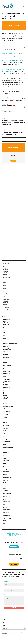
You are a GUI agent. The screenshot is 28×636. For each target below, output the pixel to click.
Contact (4, 622)
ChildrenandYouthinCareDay (8, 344)
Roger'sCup (5, 461)
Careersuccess (6, 340)
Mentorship (5, 417)
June (4, 401)
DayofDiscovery (6, 357)
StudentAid (5, 479)
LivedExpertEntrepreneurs (8, 406)
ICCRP (4, 390)
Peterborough (5, 444)
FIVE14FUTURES (6, 371)
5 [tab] (15, 256)
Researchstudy (6, 460)
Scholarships (5, 301)
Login (3, 625)
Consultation (5, 271)
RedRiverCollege (6, 457)
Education (5, 274)
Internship (5, 398)
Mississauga (5, 420)
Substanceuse (5, 482)
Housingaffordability (7, 387)
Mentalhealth (5, 414)
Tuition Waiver (6, 307)
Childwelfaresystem (7, 348)
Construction (5, 351)
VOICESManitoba (6, 501)
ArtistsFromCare (6, 324)
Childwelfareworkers (7, 349)
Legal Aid (5, 290)
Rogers (4, 463)
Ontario (4, 296)
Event (4, 279)
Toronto (4, 487)
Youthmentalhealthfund (7, 518)
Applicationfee (6, 322)
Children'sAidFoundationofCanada (10, 343)
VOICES (4, 499)
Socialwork (5, 474)
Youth (4, 510)
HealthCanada (5, 384)
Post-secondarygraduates (8, 447)
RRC (4, 466)
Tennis (4, 485)
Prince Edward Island (7, 449)
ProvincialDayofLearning (8, 450)
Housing (10, 111)
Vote (4, 504)
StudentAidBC (5, 480)
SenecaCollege (6, 471)
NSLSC (4, 430)
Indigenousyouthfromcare (8, 397)
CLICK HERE (14, 564)
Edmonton (5, 360)
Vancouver (5, 496)
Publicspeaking (6, 452)
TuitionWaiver (5, 491)
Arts (3, 266)
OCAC (4, 434)
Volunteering (5, 309)
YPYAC (4, 520)
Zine (4, 523)
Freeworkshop (6, 374)
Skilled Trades (6, 302)
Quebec (4, 453)
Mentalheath (5, 416)
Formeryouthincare (6, 373)
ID (3, 392)
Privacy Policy (15, 632)
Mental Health (5, 293)
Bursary (4, 268)
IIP (3, 393)
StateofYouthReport (7, 477)
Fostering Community (9, 110)
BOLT (4, 327)
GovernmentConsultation (8, 378)
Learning (4, 288)
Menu (24, 6)
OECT (4, 436)
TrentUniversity (6, 490)
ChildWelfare (5, 346)
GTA (3, 382)
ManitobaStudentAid (7, 411)
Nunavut (4, 431)
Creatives (5, 355)
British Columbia (6, 329)
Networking (5, 294)
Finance (4, 280)
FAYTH (4, 368)
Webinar (4, 506)
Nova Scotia (5, 428)
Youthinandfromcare (7, 515)
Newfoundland (6, 425)
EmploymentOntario (7, 365)
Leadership (5, 403)
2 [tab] (11, 256)
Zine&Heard (5, 525)
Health (4, 283)
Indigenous (5, 395)
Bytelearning (5, 111)
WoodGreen (5, 507)
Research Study (6, 299)
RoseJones (5, 464)
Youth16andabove (6, 512)
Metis (4, 419)
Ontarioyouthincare (7, 441)
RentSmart (5, 458)
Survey (4, 483)
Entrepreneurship (6, 277)
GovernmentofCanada (7, 379)
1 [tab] (10, 256)
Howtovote (5, 389)
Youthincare (5, 517)
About (3, 619)
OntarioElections (6, 439)
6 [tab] (16, 256)
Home (3, 616)
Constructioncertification (8, 352)
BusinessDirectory (6, 333)
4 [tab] (14, 256)
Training (4, 305)
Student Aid (5, 304)
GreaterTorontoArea (7, 381)
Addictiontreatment (6, 319)
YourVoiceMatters (6, 509)
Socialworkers (6, 476)
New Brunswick (6, 423)
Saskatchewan (6, 468)
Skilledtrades (5, 472)
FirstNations (5, 370)
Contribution (5, 272)
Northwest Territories (7, 427)
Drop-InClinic (5, 359)
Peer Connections (6, 298)
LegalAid (4, 404)
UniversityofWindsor (7, 494)
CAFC (4, 335)
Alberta (4, 321)
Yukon (4, 521)
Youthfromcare (6, 513)
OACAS (4, 433)
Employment (5, 275)
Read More (13, 160)
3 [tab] (12, 256)
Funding (4, 282)
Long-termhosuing (6, 408)
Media (4, 412)
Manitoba (5, 409)
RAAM (4, 455)
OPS (4, 442)
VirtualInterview (6, 498)
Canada (4, 338)
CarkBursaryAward (6, 341)
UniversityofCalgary (7, 493)
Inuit (4, 400)
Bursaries (5, 330)
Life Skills (5, 291)
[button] (3, 200)
